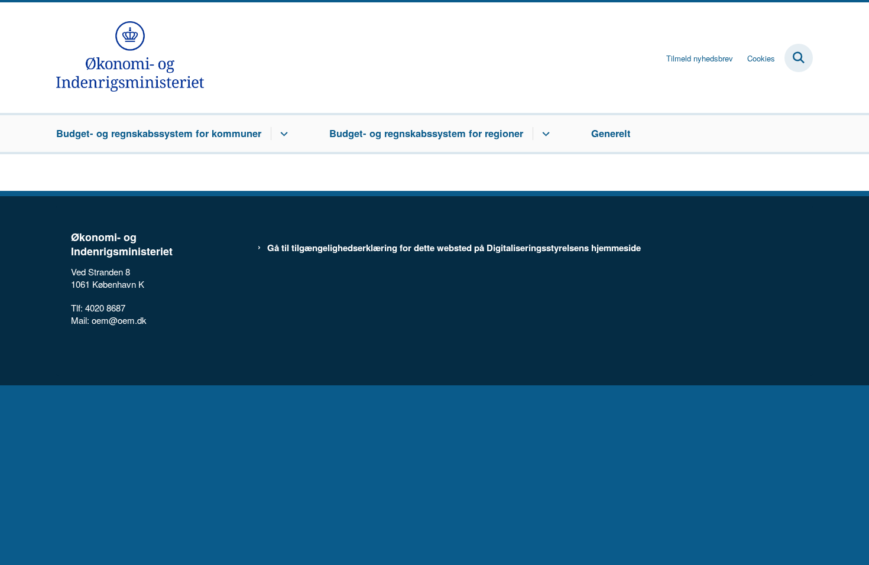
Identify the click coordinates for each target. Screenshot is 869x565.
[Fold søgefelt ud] (798, 58)
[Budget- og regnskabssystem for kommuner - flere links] (282, 133)
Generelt (611, 133)
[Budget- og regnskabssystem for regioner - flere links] (544, 133)
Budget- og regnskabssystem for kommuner (158, 133)
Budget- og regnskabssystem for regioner (426, 133)
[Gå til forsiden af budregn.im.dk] (130, 57)
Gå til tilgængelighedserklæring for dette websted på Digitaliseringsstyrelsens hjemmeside (454, 248)
